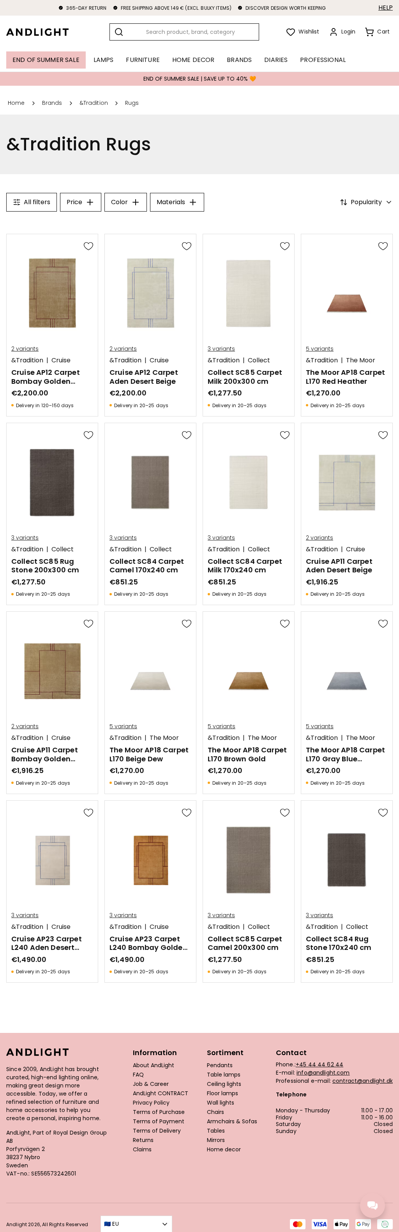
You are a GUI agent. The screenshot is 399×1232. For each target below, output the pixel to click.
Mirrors (216, 1140)
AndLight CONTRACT (160, 1093)
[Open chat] (372, 1205)
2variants (25, 349)
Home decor (224, 1149)
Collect (259, 360)
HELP (385, 8)
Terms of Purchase (159, 1112)
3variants (221, 349)
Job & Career (151, 1084)
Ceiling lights (224, 1084)
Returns (143, 1140)
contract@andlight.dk (362, 1081)
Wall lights (220, 1103)
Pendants (220, 1065)
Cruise (61, 360)
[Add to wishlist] (88, 246)
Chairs (215, 1112)
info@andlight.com (323, 1073)
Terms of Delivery (157, 1131)
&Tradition (27, 360)
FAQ (138, 1074)
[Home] (43, 32)
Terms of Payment (158, 1121)
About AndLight (153, 1065)
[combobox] (184, 32)
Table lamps (223, 1074)
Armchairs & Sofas (232, 1121)
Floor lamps (222, 1093)
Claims (142, 1149)
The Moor (360, 360)
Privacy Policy (151, 1103)
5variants (320, 349)
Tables (216, 1131)
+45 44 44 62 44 (319, 1064)
